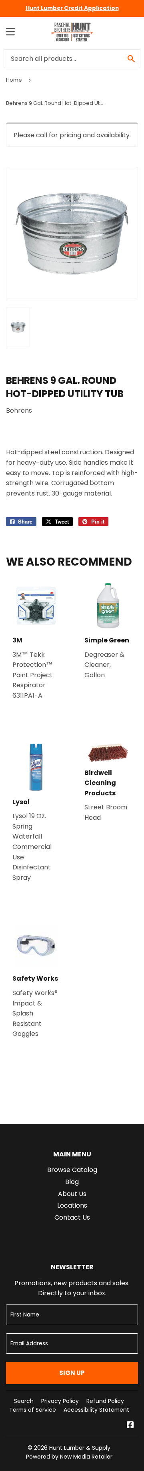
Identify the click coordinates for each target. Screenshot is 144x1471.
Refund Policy (105, 1401)
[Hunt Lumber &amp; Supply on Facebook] (130, 1425)
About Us (72, 1193)
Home (14, 80)
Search (24, 1401)
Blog (72, 1181)
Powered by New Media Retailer (69, 1457)
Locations (72, 1205)
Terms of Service (32, 1410)
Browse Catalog (72, 1169)
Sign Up (72, 1373)
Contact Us (72, 1217)
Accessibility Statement (96, 1410)
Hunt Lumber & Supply (79, 1448)
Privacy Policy (60, 1401)
